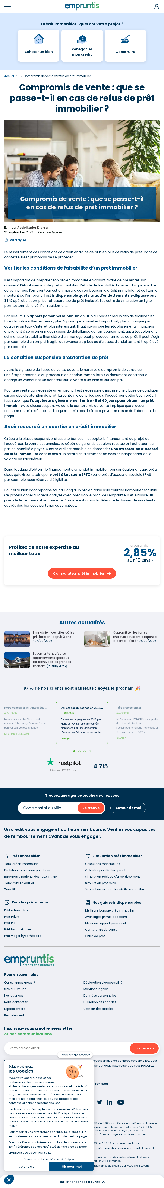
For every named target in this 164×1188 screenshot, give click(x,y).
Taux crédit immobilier (21, 864)
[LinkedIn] (109, 1103)
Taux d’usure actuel (19, 883)
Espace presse (15, 1009)
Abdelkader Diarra (32, 227)
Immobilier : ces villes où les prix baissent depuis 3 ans (53, 634)
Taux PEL (10, 889)
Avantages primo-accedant (106, 917)
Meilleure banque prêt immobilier (110, 910)
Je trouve (91, 807)
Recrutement (14, 1015)
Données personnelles (99, 995)
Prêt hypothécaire (17, 929)
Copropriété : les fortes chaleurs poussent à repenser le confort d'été (135, 636)
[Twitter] (99, 1103)
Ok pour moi (72, 1166)
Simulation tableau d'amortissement (112, 877)
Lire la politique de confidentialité (30, 1152)
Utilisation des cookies (99, 1002)
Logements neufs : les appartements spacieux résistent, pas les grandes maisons (52, 659)
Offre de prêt (95, 936)
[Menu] (7, 6)
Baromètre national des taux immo (30, 877)
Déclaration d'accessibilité (103, 982)
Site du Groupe (15, 989)
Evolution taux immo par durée (27, 870)
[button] (9, 1180)
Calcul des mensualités (102, 864)
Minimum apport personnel (105, 923)
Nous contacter (16, 1002)
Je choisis (26, 1166)
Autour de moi (128, 807)
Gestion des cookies (98, 1009)
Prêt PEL (10, 923)
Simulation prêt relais (101, 883)
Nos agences (13, 995)
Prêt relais (11, 917)
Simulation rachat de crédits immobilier (114, 889)
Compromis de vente (101, 929)
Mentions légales (95, 989)
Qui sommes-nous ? (19, 982)
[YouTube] (120, 1103)
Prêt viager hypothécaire (22, 936)
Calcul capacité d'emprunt (105, 870)
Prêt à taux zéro (16, 910)
